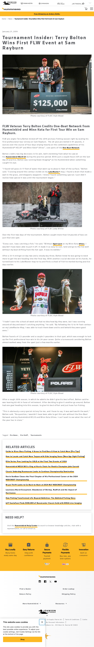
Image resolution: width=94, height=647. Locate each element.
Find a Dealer (25, 589)
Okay (22, 639)
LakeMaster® (54, 171)
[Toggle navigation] (91, 8)
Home (4, 19)
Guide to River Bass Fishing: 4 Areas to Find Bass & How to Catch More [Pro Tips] (43, 451)
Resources (60, 603)
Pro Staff (24, 435)
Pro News (14, 435)
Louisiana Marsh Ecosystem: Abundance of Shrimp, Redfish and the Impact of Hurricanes (41, 491)
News (10, 19)
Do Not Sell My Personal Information (50, 622)
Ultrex (81, 243)
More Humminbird (30, 603)
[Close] (42, 622)
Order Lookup (68, 589)
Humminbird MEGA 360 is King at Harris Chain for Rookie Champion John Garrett (42, 466)
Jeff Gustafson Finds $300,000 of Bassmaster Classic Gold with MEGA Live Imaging (44, 503)
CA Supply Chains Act (54, 620)
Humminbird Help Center (26, 525)
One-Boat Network (71, 147)
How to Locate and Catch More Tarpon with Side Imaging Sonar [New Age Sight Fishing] (45, 456)
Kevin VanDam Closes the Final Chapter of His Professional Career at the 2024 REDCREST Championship (42, 478)
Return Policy (25, 594)
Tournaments (36, 435)
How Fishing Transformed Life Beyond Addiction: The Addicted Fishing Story (41, 498)
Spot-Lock (57, 243)
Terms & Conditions (72, 620)
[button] (29, 553)
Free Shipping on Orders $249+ (47, 14)
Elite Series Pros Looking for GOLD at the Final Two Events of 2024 (36, 461)
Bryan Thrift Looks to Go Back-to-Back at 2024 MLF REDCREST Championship (41, 484)
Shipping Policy (69, 594)
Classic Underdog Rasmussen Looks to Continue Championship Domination (40, 471)
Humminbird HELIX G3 (16, 156)
